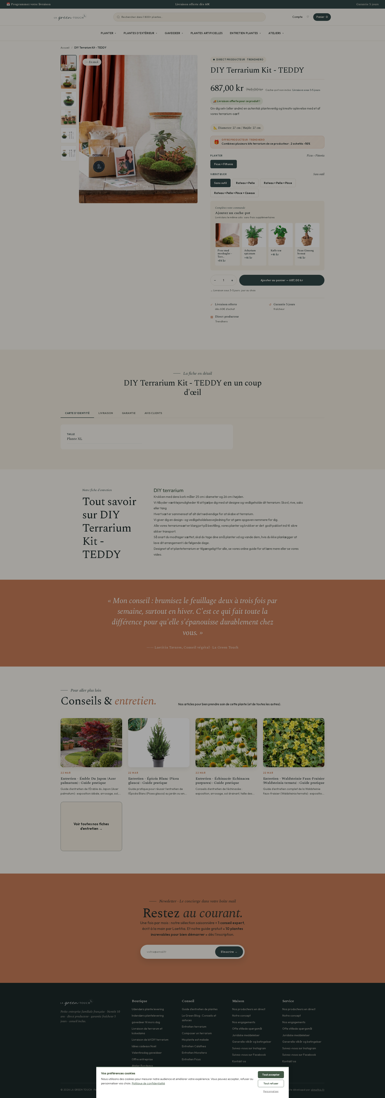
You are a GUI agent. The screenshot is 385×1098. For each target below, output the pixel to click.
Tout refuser (270, 1083)
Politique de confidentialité (148, 1083)
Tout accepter (271, 1074)
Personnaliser (271, 1091)
